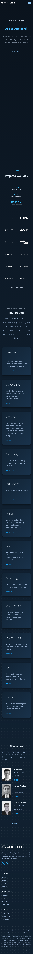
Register (4, 901)
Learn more (9, 371)
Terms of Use (6, 916)
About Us (5, 877)
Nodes (4, 883)
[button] (16, 51)
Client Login (5, 904)
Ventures (4, 886)
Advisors (4, 880)
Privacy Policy (6, 913)
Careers (4, 895)
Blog (3, 898)
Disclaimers (5, 919)
